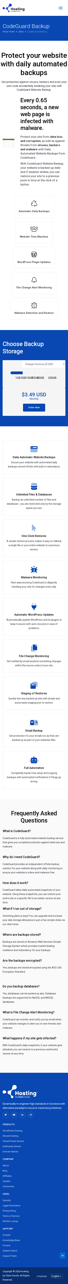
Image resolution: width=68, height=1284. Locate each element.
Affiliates (7, 1176)
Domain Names (10, 1151)
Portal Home (9, 31)
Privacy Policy (9, 1210)
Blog (5, 1170)
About (6, 1165)
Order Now (34, 407)
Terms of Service (11, 1216)
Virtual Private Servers (13, 1141)
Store (21, 31)
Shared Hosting (10, 1136)
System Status (10, 1250)
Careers (6, 1181)
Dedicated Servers (12, 1146)
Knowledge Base (11, 1240)
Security (7, 1200)
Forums (6, 1245)
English (56, 1276)
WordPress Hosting (12, 1130)
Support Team (10, 1256)
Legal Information (11, 1205)
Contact (6, 1235)
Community (8, 1186)
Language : (42, 1276)
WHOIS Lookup (10, 1221)
